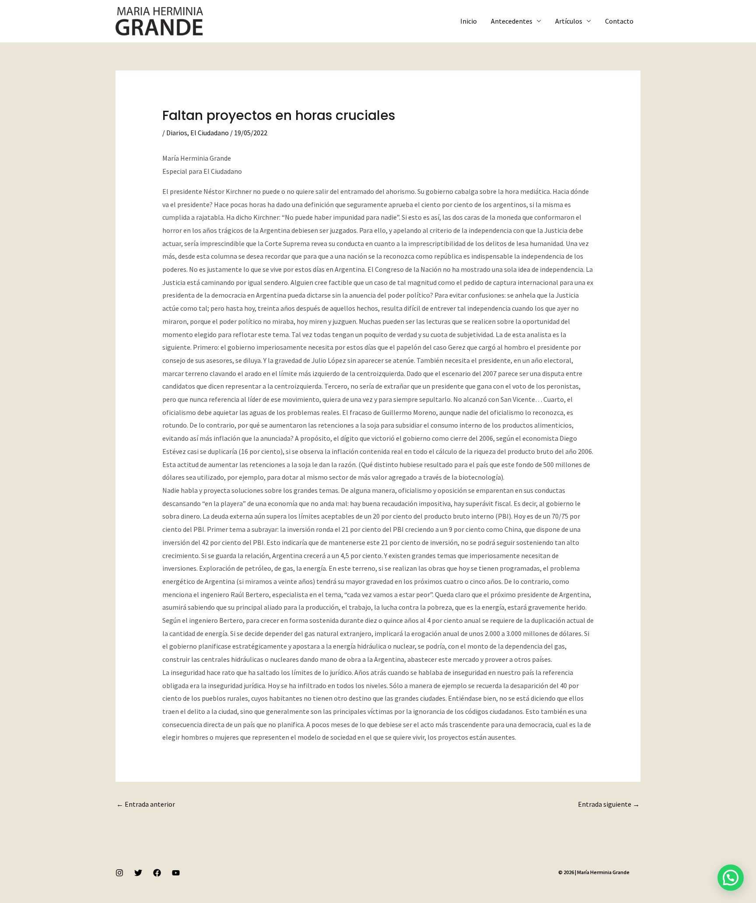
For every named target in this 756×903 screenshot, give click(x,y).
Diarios (176, 132)
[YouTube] (176, 873)
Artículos (568, 21)
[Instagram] (119, 873)
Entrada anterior (145, 804)
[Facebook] (157, 873)
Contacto (619, 21)
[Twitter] (138, 873)
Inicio (468, 21)
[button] (731, 877)
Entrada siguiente (609, 804)
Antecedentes (511, 21)
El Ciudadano (209, 132)
